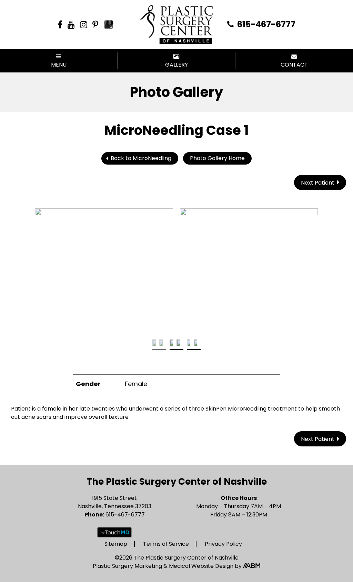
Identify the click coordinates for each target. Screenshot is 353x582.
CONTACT (294, 65)
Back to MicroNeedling (141, 158)
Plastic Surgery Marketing (128, 566)
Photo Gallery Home (217, 158)
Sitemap (115, 544)
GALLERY (176, 65)
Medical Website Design (201, 566)
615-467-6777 (265, 24)
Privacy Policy (223, 544)
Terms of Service (166, 544)
